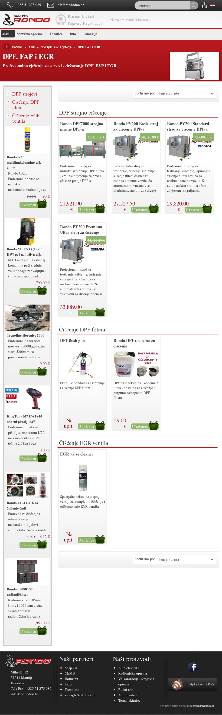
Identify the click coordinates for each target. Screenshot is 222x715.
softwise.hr (196, 705)
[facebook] (192, 667)
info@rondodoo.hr (70, 4)
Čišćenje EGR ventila (26, 118)
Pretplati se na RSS (200, 684)
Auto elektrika (128, 667)
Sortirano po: (145, 93)
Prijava (73, 23)
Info (73, 33)
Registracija (92, 23)
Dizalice (56, 33)
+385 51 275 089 (28, 4)
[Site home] (27, 20)
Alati (5, 33)
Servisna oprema (30, 33)
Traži (194, 5)
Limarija (90, 33)
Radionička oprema (132, 673)
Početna (17, 47)
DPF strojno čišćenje (83, 112)
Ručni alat (125, 689)
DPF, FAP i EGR (89, 47)
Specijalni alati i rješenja (56, 47)
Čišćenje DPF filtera (25, 104)
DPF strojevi (24, 93)
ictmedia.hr (208, 705)
